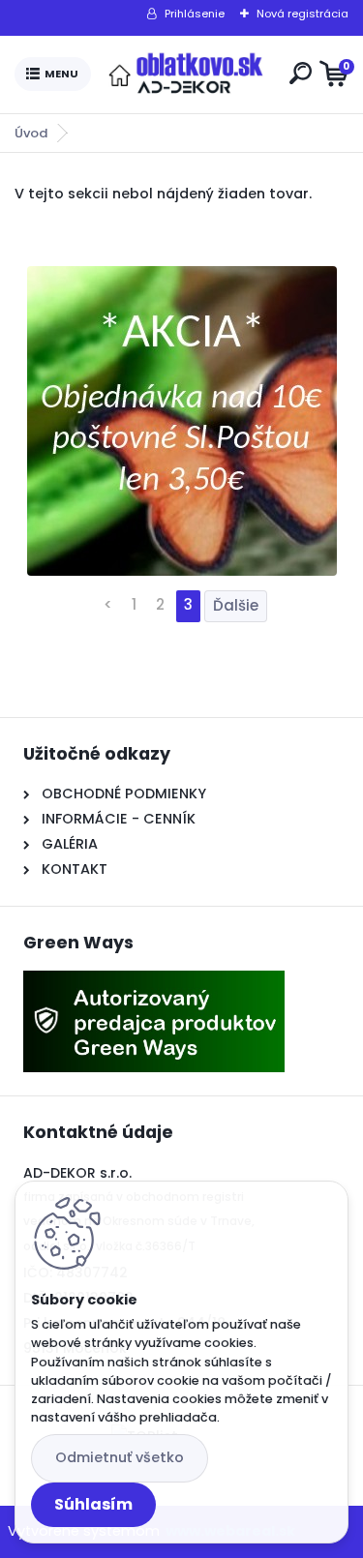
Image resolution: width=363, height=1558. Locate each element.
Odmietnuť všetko (119, 1457)
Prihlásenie (195, 13)
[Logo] (185, 74)
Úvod (31, 133)
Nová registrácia (302, 13)
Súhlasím (93, 1504)
